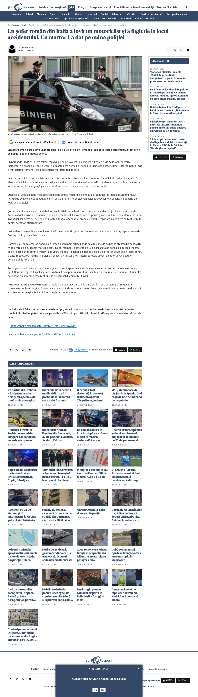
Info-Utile (131, 14)
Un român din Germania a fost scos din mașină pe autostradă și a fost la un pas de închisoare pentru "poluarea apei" (57, 475)
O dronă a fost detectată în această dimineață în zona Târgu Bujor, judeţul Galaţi (90, 395)
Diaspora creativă (100, 7)
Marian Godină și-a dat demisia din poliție (91, 511)
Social (104, 14)
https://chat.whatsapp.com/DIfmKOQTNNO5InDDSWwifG (43, 325)
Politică (43, 7)
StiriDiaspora (13, 25)
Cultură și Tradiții (144, 18)
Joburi (29, 14)
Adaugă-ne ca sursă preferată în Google (35, 142)
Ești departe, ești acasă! (76, 18)
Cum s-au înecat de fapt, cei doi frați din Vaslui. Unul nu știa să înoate (125, 595)
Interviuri (126, 18)
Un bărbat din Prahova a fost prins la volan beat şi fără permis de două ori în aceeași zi (22, 395)
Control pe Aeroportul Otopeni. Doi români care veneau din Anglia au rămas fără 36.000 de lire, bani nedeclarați (23, 634)
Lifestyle (82, 7)
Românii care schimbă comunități (134, 7)
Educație (65, 14)
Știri (71, 7)
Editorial (116, 14)
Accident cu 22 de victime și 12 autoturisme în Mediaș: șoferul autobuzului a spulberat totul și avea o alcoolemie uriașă (23, 515)
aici (75, 292)
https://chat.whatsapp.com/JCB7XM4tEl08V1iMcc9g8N (42, 334)
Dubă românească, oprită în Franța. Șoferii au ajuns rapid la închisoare (126, 555)
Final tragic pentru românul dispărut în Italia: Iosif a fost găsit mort (91, 595)
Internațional (58, 7)
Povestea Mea (51, 18)
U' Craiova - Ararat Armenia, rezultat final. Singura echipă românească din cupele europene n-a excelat (127, 475)
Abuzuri (92, 14)
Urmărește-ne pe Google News (83, 142)
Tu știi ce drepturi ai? (151, 14)
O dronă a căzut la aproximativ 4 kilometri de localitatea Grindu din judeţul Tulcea (23, 555)
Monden (41, 14)
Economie (16, 14)
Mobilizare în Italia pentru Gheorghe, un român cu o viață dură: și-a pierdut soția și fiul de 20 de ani (56, 595)
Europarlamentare (177, 14)
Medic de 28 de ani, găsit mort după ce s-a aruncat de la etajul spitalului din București (57, 555)
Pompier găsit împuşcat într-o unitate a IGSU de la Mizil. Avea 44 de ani (92, 473)
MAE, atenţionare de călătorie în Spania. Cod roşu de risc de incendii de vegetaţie (127, 395)
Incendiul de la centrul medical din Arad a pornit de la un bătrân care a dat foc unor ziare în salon (56, 395)
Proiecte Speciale (167, 7)
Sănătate (79, 14)
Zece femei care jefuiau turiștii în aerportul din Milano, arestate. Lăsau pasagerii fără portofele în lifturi (92, 555)
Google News (81, 349)
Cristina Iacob (27, 47)
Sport (53, 14)
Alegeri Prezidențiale (104, 18)
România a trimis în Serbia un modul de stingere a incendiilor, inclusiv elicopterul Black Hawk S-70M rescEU (22, 435)
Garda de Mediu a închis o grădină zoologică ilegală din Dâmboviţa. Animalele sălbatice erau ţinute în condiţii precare (127, 515)
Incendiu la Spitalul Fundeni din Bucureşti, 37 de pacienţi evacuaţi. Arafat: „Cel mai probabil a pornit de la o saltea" (57, 435)
